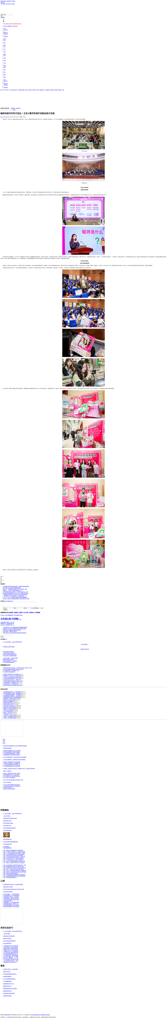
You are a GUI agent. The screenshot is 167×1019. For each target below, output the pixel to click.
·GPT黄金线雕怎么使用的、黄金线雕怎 (12, 693)
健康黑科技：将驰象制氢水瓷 (7, 623)
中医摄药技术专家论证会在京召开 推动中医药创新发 (15, 594)
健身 (5, 67)
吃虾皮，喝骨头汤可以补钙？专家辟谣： (15, 862)
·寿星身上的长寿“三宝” (8, 704)
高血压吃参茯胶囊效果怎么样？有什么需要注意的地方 (15, 593)
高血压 (59, 89)
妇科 (2, 89)
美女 (6, 639)
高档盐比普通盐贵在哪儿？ (12, 873)
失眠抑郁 (48, 89)
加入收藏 (12, 3)
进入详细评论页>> (9, 601)
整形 (5, 55)
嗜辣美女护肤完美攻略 (8, 659)
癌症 (26, 89)
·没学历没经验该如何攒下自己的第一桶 (12, 681)
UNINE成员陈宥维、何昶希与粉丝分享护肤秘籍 (14, 759)
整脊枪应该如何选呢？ (11, 877)
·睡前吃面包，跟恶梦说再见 (9, 698)
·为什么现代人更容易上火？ (9, 705)
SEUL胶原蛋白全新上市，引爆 (10, 960)
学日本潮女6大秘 (7, 825)
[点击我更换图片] (35, 608)
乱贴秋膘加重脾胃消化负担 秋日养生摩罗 (15, 876)
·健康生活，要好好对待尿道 (9, 708)
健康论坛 (6, 81)
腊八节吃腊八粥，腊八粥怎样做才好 (11, 776)
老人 (5, 46)
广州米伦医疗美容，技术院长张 (10, 945)
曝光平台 (6, 32)
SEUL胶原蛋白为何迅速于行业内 (11, 959)
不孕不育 (34, 89)
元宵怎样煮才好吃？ (8, 787)
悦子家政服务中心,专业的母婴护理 (11, 895)
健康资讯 (13, 108)
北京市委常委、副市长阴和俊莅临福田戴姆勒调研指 (15, 627)
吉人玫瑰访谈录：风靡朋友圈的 (10, 955)
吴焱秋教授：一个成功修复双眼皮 (11, 902)
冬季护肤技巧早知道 (8, 886)
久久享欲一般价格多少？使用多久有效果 (15, 851)
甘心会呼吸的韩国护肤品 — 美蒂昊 (11, 753)
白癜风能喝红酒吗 (7, 901)
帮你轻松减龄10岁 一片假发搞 (10, 660)
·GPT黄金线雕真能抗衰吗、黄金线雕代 (12, 694)
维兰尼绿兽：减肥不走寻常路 (10, 631)
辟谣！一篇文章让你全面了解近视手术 (15, 869)
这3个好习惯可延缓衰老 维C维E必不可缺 (15, 861)
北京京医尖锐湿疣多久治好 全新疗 (11, 899)
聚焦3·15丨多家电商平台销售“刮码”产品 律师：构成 (15, 589)
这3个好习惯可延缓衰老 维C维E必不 (11, 784)
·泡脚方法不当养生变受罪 (9, 700)
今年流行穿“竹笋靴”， (11, 619)
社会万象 (25, 612)
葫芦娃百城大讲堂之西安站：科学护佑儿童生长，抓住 (15, 591)
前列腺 (56, 89)
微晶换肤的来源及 (7, 995)
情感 (5, 58)
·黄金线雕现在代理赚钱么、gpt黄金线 (11, 696)
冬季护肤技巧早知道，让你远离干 (11, 896)
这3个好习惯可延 (7, 782)
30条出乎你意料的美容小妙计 (10, 654)
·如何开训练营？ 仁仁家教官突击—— (11, 683)
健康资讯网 (7, 1014)
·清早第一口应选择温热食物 (9, 717)
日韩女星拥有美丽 (7, 844)
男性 (5, 40)
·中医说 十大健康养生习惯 (9, 716)
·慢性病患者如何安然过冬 (9, 702)
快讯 (5, 28)
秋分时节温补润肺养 (8, 891)
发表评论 (5, 609)
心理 (5, 63)
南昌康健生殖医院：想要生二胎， (11, 903)
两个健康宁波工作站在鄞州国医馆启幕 (12, 587)
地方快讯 (6, 29)
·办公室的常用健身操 (8, 711)
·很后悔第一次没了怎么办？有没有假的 (12, 675)
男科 (7, 89)
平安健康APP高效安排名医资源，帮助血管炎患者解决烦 (16, 586)
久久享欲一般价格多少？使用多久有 (11, 763)
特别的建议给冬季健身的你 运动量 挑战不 (16, 874)
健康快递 (6, 33)
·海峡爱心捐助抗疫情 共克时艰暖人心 (11, 674)
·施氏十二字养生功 (7, 712)
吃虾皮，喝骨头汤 (7, 771)
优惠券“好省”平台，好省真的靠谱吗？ (15, 858)
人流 (10, 89)
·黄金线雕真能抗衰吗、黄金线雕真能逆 (12, 697)
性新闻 (21, 612)
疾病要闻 (10, 612)
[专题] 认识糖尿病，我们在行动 (10, 26)
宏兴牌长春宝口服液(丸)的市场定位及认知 (16, 867)
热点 (5, 72)
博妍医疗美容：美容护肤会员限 (10, 949)
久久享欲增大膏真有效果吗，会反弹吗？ (15, 857)
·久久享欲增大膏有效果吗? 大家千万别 (12, 678)
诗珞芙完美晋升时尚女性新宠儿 (10, 948)
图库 (5, 45)
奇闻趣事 (37, 612)
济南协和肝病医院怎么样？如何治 (11, 905)
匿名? (42, 608)
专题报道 (6, 84)
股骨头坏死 (14, 89)
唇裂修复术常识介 (7, 986)
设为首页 (3, 2)
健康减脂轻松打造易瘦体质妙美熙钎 (11, 754)
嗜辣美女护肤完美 (85, 649)
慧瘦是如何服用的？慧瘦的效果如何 (11, 752)
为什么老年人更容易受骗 (9, 777)
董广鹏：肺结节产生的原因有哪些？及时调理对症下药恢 (16, 598)
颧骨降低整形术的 (7, 991)
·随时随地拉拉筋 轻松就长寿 (9, 706)
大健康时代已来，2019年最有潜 (10, 951)
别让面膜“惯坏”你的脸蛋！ (9, 653)
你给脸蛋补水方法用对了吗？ (10, 962)
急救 (5, 77)
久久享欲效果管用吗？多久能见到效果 (15, 854)
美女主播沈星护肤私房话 (9, 662)
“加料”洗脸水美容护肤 (8, 651)
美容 (5, 60)
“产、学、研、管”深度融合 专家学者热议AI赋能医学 (15, 597)
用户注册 (8, 3)
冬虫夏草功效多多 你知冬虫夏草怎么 (11, 786)
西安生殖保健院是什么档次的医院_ (11, 906)
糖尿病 (52, 89)
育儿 (5, 49)
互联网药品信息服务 (45, 1014)
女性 (5, 42)
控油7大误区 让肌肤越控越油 (9, 655)
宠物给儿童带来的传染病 (9, 788)
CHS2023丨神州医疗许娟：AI (7, 625)
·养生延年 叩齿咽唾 (7, 701)
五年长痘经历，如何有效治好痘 (10, 947)
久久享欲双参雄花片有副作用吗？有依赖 (15, 853)
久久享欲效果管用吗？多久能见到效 (11, 766)
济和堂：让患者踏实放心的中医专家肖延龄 (16, 871)
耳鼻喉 (29, 89)
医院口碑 (6, 83)
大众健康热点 (6, 846)
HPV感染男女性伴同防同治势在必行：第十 (16, 865)
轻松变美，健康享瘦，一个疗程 (10, 958)
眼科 (24, 89)
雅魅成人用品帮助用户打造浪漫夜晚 (11, 762)
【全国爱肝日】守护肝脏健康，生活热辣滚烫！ (14, 596)
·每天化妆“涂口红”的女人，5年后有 (11, 679)
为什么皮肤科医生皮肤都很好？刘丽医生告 (16, 870)
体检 (5, 65)
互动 (5, 79)
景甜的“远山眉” (6, 971)
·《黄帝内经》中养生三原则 (9, 715)
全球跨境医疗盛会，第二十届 (7, 622)
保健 (5, 54)
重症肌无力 (42, 89)
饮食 (5, 74)
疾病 (5, 38)
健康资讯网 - (8, 1)
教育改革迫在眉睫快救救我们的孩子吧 (12, 630)
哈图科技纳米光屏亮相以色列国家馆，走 (15, 855)
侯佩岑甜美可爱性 (7, 820)
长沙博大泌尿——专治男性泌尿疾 (11, 894)
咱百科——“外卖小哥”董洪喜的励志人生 (12, 590)
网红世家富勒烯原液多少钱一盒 (10, 954)
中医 (5, 51)
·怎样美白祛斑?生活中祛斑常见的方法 (12, 685)
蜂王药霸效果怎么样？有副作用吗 (11, 774)
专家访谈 (6, 36)
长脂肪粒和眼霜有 (7, 976)
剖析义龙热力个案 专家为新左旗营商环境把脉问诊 (14, 632)
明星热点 (31, 612)
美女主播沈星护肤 (7, 830)
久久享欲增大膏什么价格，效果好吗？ (15, 859)
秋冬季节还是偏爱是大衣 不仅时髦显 (11, 750)
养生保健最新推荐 (7, 847)
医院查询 (6, 87)
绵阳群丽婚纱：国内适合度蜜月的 (11, 898)
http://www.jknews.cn (5, 116)
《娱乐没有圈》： (85, 644)
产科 (4, 89)
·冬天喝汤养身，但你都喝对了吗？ (11, 682)
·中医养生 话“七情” (7, 713)
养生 (5, 69)
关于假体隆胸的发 (7, 981)
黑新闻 (16, 612)
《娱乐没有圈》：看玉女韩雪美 (10, 658)
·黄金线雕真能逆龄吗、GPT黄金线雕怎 (12, 691)
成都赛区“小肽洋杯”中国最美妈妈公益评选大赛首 (14, 628)
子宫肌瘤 (20, 89)
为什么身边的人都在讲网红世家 (10, 952)
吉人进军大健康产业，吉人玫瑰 (10, 956)
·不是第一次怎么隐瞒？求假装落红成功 (12, 677)
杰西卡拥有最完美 (7, 839)
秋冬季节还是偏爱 (7, 748)
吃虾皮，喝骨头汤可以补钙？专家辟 (11, 773)
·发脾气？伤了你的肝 (8, 709)
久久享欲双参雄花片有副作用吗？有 (11, 764)
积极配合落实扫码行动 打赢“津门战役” (15, 866)
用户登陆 (3, 3)
